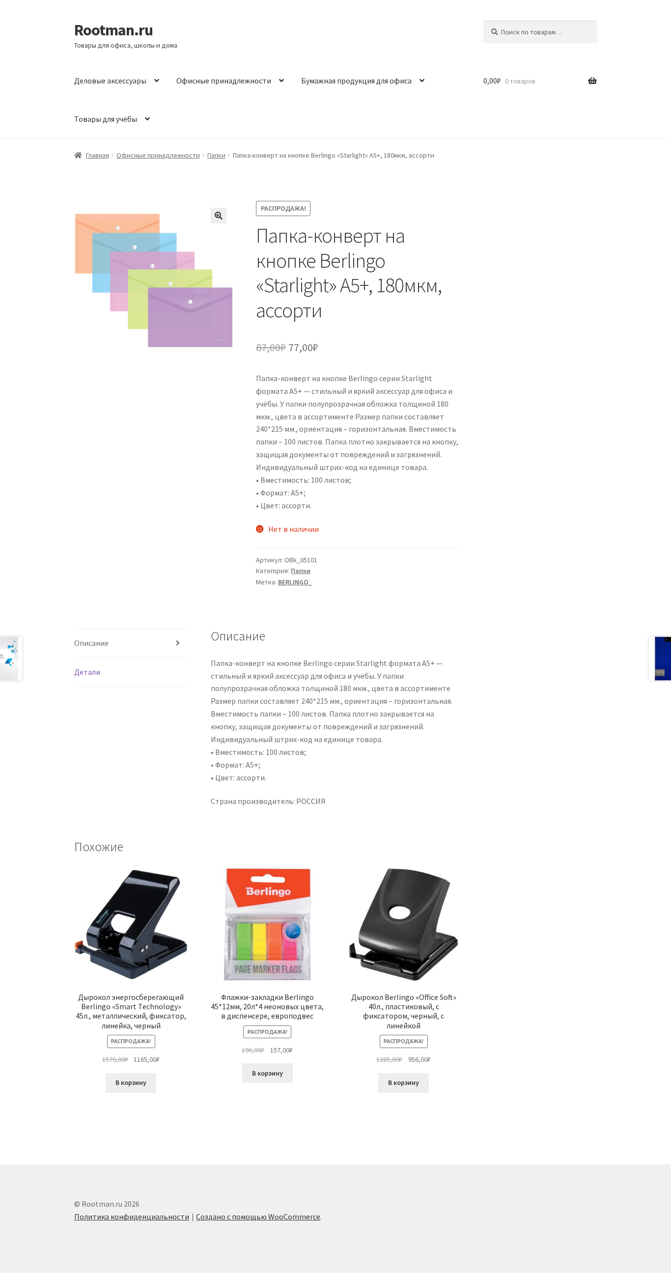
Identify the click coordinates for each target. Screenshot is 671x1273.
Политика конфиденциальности (131, 1216)
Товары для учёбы (105, 119)
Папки (216, 155)
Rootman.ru (113, 30)
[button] (218, 215)
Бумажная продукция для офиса (356, 80)
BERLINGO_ (295, 582)
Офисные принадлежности (223, 80)
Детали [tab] (87, 672)
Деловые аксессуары (110, 80)
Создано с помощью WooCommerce (258, 1216)
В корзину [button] (130, 1082)
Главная (97, 155)
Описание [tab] (91, 643)
